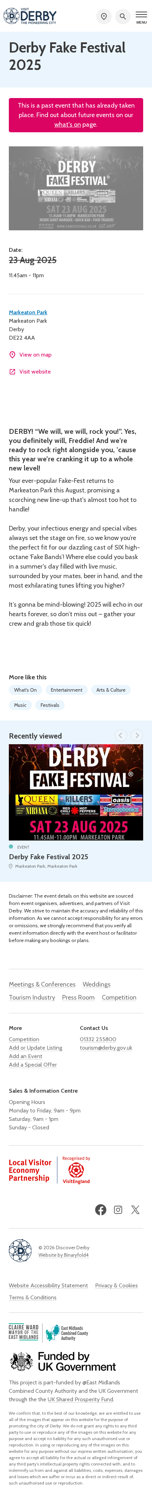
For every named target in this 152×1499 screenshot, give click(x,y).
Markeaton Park (28, 312)
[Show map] (104, 16)
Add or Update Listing (35, 1047)
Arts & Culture (111, 690)
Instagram (118, 1210)
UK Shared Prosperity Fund (80, 1399)
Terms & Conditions (33, 1297)
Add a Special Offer (33, 1064)
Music (20, 705)
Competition (119, 997)
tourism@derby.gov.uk (106, 1047)
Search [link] (123, 16)
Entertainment (66, 690)
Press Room (78, 997)
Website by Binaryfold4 (64, 1255)
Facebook (101, 1210)
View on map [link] (35, 354)
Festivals (50, 705)
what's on (67, 124)
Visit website (35, 371)
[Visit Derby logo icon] (20, 1251)
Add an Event (25, 1056)
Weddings (97, 984)
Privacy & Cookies (116, 1285)
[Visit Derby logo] (30, 17)
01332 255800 (98, 1039)
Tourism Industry (32, 997)
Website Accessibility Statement (48, 1285)
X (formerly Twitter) (135, 1210)
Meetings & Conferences (42, 984)
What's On (25, 690)
